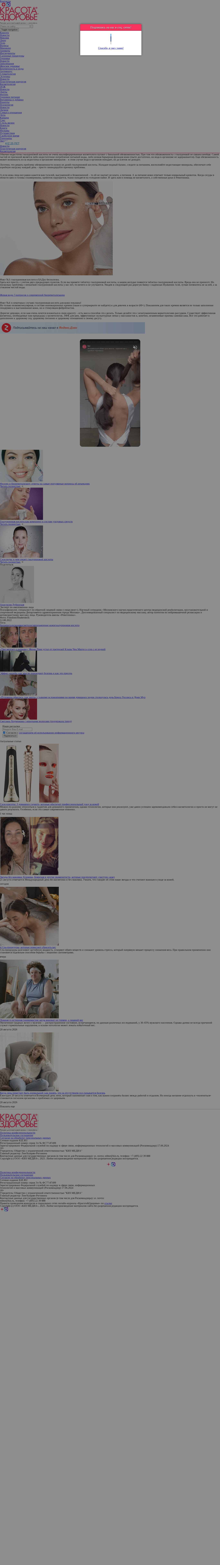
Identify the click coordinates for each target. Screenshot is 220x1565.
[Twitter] (110, 35)
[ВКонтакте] (110, 40)
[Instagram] (110, 43)
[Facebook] (110, 37)
